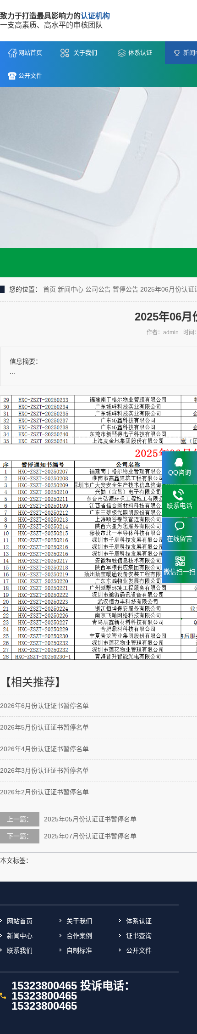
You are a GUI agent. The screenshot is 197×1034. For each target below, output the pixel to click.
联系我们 (20, 950)
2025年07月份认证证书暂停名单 (90, 836)
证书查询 (139, 935)
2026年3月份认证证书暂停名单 (44, 770)
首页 (49, 289)
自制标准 (79, 950)
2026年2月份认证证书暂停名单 (44, 792)
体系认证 (140, 52)
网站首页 (30, 52)
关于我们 (85, 52)
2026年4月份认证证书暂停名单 (44, 749)
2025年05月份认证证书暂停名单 (90, 819)
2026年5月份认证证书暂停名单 (44, 727)
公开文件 (30, 75)
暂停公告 (125, 289)
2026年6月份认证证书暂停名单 (44, 705)
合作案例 (79, 935)
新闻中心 (70, 289)
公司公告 (98, 289)
